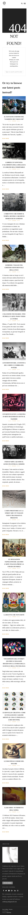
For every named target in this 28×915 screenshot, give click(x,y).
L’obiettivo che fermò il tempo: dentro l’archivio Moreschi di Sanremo (14, 216)
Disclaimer (11, 909)
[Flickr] (8, 890)
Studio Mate (9, 912)
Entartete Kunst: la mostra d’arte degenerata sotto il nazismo (14, 416)
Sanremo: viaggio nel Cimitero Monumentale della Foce (14, 267)
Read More (5, 138)
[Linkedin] (15, 890)
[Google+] (12, 890)
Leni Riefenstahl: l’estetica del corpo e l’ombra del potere (14, 365)
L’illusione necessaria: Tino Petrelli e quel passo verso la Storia (14, 316)
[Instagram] (17, 890)
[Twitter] (6, 890)
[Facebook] (3, 890)
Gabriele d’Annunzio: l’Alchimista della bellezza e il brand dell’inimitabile (14, 165)
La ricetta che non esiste (14, 615)
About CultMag (5, 909)
